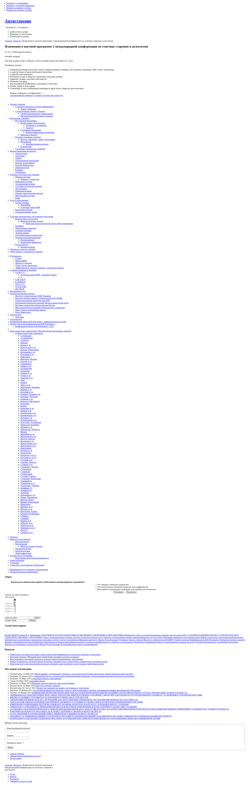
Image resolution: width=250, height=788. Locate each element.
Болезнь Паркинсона (34, 642)
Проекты (17, 41)
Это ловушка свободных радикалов (113, 585)
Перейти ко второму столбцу (19, 10)
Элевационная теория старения (126, 637)
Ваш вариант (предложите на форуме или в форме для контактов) (126, 589)
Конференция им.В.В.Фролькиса (204, 640)
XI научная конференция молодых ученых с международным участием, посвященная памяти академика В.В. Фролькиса (86, 690)
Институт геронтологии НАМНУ (159, 640)
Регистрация (15, 758)
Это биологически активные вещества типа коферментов (122, 587)
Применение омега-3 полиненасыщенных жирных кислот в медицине (155, 635)
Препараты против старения (232, 640)
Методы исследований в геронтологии (22, 644)
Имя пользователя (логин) (18, 728)
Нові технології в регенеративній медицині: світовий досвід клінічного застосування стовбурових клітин (57, 664)
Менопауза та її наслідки (151, 637)
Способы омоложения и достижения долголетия (216, 642)
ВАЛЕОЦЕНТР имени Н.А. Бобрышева (22, 635)
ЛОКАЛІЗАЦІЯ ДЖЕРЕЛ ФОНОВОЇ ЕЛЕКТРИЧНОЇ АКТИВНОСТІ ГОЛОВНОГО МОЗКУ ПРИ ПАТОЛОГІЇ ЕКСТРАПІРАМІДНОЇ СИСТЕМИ (76, 702)
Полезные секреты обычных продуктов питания (52, 683)
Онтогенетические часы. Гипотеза (96, 637)
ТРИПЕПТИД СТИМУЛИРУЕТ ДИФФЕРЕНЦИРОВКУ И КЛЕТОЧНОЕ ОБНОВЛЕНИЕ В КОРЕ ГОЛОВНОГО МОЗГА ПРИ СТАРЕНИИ (73, 707)
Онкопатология (51, 642)
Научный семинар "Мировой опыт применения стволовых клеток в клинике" (45, 657)
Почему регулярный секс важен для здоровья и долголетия (62, 688)
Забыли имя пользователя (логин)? (25, 756)
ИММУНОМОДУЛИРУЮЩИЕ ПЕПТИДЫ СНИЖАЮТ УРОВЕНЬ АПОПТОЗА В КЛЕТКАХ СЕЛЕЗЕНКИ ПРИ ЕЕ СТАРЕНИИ (69, 704)
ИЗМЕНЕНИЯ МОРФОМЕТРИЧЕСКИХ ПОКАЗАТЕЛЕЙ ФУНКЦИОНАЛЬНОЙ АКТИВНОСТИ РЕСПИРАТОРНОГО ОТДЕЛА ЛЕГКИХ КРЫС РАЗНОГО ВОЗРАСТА (109, 693)
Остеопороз (89, 642)
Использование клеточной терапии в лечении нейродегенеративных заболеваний (46, 659)
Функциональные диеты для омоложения (79, 644)
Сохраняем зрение (37, 681)
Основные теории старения (131, 640)
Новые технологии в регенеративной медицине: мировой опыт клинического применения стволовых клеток (59, 661)
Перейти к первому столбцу (18, 8)
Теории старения (181, 640)
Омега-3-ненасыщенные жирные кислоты (61, 637)
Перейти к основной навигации (20, 5)
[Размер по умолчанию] (21, 34)
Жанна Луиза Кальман (108, 640)
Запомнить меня (14, 743)
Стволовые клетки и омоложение (46, 678)
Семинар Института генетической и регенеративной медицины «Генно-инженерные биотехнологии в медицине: (84, 676)
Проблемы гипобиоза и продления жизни (181, 637)
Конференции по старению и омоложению (114, 642)
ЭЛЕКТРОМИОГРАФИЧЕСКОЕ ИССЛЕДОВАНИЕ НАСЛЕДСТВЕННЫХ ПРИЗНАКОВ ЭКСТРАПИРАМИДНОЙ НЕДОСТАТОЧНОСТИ (74, 700)
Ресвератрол (139, 642)
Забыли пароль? (17, 754)
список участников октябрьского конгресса (78, 640)
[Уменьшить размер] (19, 36)
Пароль (10, 735)
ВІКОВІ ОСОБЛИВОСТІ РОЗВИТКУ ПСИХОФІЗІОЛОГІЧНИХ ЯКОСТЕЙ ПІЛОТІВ (49, 697)
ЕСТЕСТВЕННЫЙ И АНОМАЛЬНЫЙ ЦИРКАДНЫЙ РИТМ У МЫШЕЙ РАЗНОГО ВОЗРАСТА (54, 714)
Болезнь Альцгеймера (14, 642)
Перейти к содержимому (17, 3)
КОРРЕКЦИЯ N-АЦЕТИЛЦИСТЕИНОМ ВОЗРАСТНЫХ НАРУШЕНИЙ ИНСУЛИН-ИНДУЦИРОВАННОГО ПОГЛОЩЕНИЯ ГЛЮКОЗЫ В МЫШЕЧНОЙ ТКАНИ (85, 718)
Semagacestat (151, 642)
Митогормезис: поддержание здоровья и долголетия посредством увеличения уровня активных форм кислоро (84, 674)
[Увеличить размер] (19, 32)
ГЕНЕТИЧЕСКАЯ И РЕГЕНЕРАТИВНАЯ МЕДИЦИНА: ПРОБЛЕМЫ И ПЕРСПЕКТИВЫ (82, 635)
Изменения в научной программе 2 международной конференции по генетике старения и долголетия (55, 654)
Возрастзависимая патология (71, 642)
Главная (8, 41)
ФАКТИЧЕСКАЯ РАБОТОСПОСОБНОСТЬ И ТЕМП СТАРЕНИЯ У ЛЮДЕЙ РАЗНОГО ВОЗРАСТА (56, 711)
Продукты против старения (48, 686)
